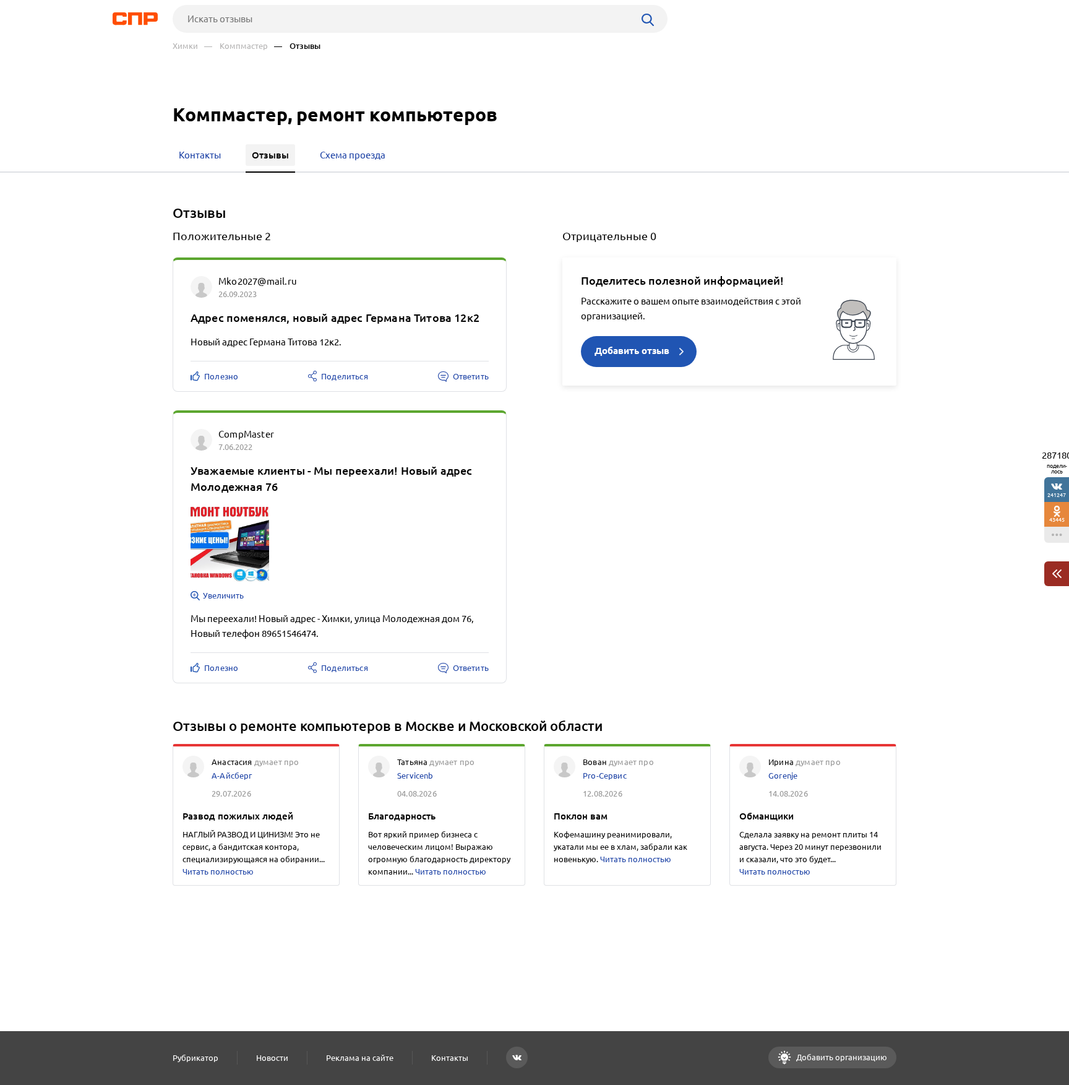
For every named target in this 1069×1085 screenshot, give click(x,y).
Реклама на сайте (359, 1058)
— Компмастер (236, 46)
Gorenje (782, 775)
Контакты (449, 1058)
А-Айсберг (232, 775)
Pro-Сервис (605, 775)
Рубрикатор (195, 1058)
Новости (272, 1058)
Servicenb (415, 775)
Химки (185, 46)
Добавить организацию (840, 1057)
